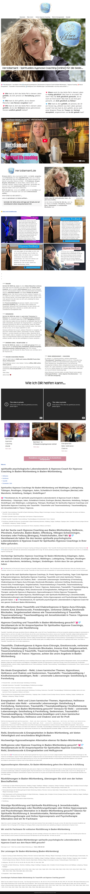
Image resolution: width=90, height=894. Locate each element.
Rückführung (5, 478)
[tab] (45, 274)
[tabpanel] (45, 373)
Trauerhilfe (4, 480)
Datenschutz (51, 892)
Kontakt (68, 17)
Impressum (47, 892)
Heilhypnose (5, 475)
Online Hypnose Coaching (43, 17)
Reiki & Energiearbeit (58, 17)
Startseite (22, 17)
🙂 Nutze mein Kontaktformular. (9, 211)
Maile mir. (3, 464)
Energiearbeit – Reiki (7, 483)
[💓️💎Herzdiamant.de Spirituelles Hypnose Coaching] (45, 8)
